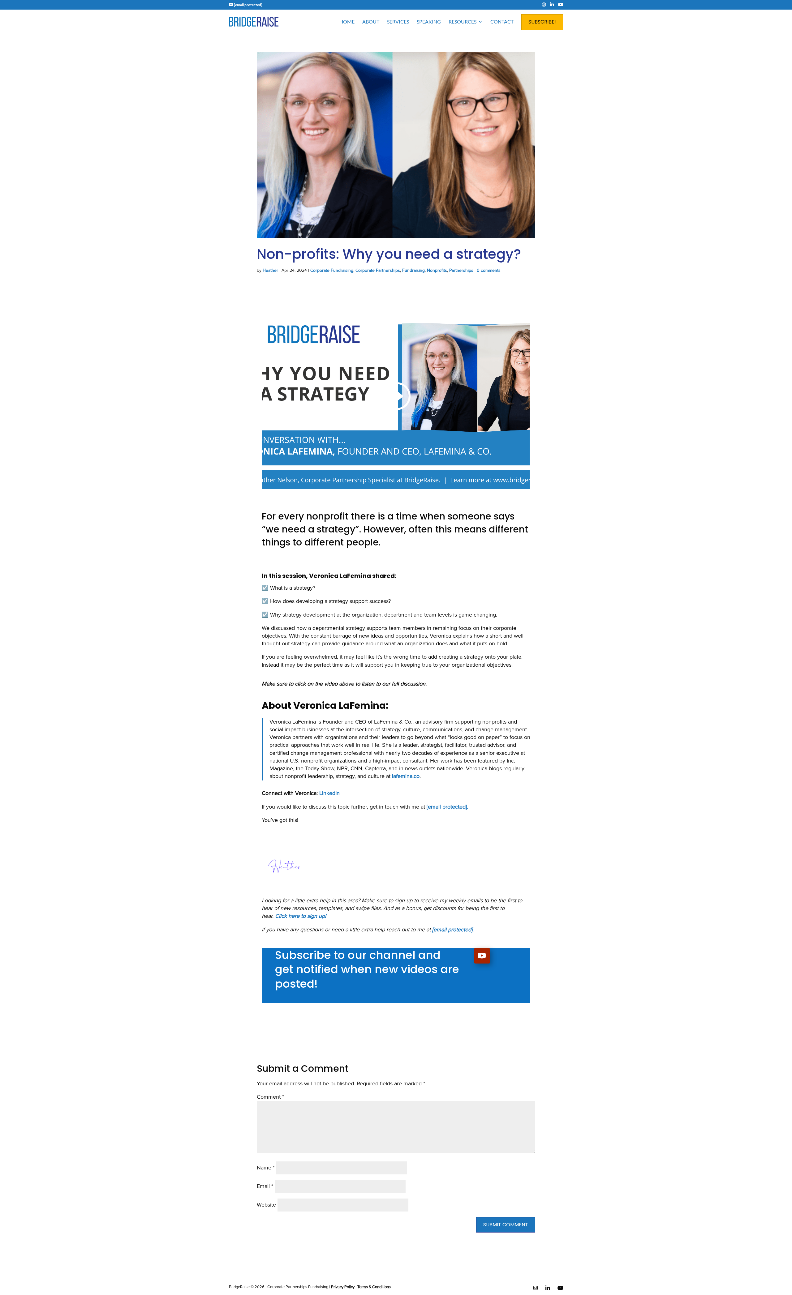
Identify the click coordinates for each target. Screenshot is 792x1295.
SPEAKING (429, 21)
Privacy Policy (343, 1287)
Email (265, 1186)
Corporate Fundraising (331, 270)
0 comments (489, 270)
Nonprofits (437, 270)
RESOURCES (462, 21)
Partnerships (461, 270)
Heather (270, 270)
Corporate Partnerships (377, 270)
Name (266, 1168)
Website (266, 1205)
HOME (347, 21)
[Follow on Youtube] (482, 956)
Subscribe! (542, 21)
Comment (270, 1097)
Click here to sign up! (300, 916)
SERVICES (398, 21)
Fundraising (413, 270)
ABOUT (370, 21)
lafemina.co (406, 776)
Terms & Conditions (374, 1287)
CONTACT (502, 21)
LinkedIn (329, 793)
